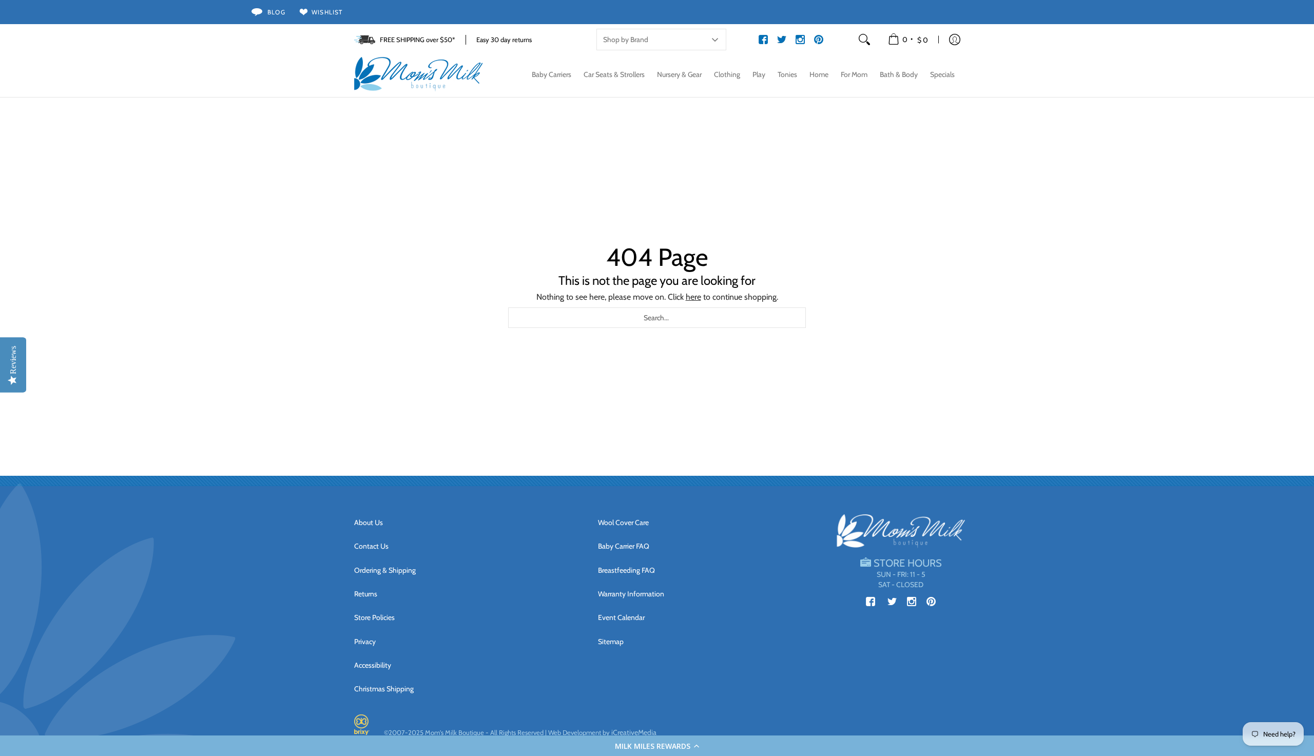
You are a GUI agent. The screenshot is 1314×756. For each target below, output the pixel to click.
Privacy (365, 641)
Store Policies (374, 617)
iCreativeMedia (633, 732)
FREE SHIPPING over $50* (417, 39)
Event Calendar (621, 617)
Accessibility (372, 665)
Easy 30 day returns (504, 39)
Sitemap (611, 641)
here (693, 297)
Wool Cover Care (623, 522)
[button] (657, 745)
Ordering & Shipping (385, 570)
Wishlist (327, 12)
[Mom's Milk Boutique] (418, 74)
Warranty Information (631, 593)
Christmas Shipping (384, 688)
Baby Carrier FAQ (623, 546)
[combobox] (657, 317)
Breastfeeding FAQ (626, 570)
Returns (365, 593)
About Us (368, 522)
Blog (276, 12)
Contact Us (371, 546)
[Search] (864, 39)
